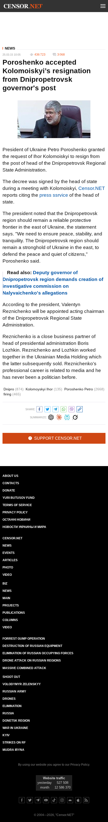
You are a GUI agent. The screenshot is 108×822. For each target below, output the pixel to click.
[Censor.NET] (23, 7)
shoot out (11, 677)
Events (9, 553)
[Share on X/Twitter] (47, 408)
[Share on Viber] (72, 408)
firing (12, 394)
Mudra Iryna (13, 750)
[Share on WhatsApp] (64, 408)
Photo (8, 567)
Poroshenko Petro (84, 389)
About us (10, 476)
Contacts (11, 483)
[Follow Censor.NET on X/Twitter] (30, 800)
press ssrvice (53, 195)
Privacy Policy (15, 512)
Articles (10, 560)
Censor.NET (91, 188)
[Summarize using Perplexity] (67, 417)
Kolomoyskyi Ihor (44, 389)
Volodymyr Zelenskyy (22, 684)
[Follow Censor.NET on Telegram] (38, 800)
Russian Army (14, 691)
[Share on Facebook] (39, 408)
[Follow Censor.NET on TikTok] (54, 800)
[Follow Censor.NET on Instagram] (62, 800)
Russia (8, 713)
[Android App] (70, 800)
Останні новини (16, 519)
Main (6, 598)
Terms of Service (17, 505)
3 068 (61, 54)
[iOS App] (78, 800)
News (10, 48)
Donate (9, 490)
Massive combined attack (24, 668)
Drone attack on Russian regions (32, 660)
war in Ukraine (15, 728)
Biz (5, 583)
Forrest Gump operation (24, 638)
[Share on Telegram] (55, 408)
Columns (10, 620)
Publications (14, 612)
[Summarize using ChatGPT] (51, 417)
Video (7, 575)
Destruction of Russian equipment (32, 646)
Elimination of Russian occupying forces (38, 653)
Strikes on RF (14, 742)
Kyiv (6, 735)
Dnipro (14, 389)
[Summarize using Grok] (75, 417)
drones (9, 699)
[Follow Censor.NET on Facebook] (22, 800)
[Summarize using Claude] (59, 417)
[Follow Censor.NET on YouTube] (46, 800)
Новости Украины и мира (24, 527)
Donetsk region (16, 720)
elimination (12, 706)
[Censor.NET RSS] (86, 800)
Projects (11, 605)
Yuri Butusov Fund (19, 498)
